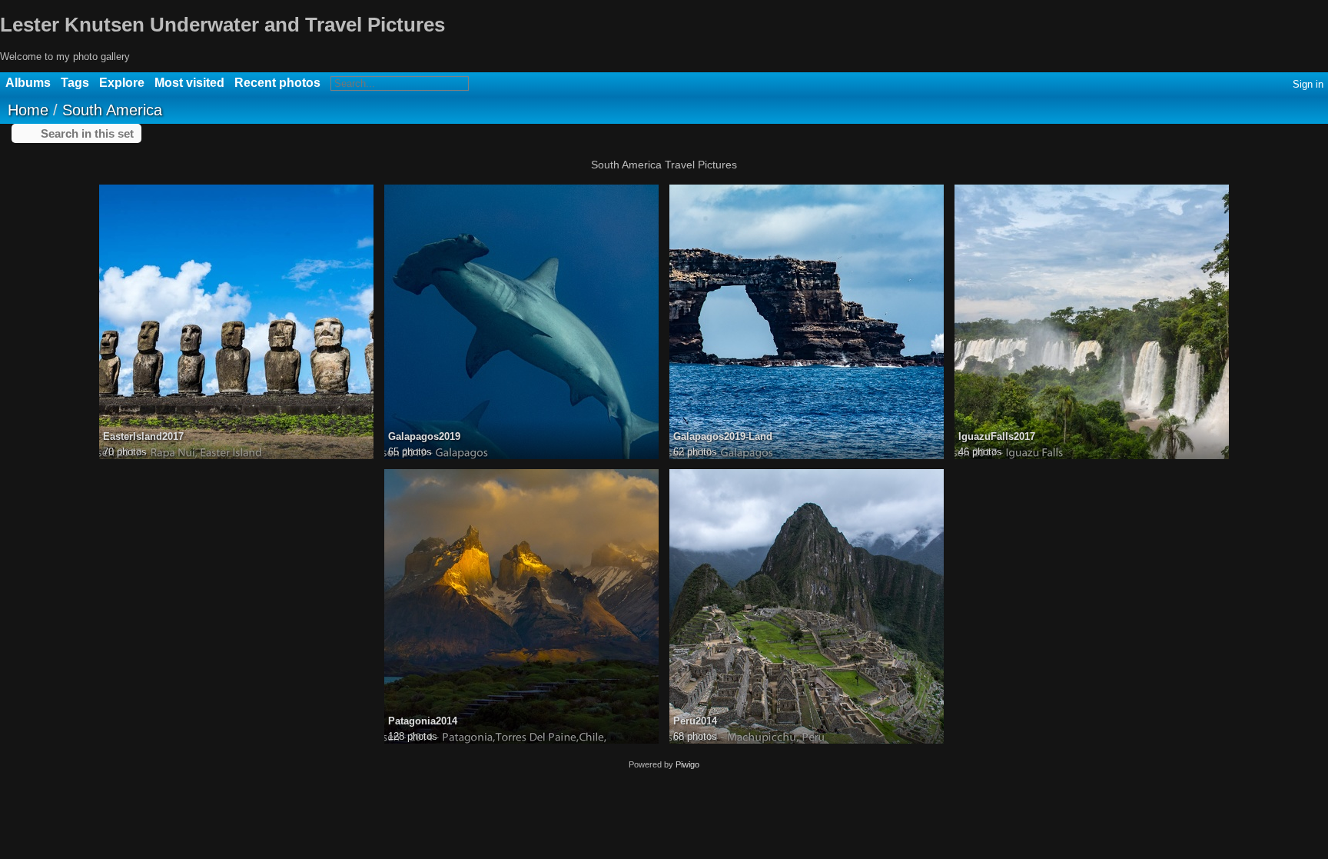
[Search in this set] (1312, 108)
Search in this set (87, 133)
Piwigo (687, 764)
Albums (28, 82)
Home (28, 110)
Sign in (1308, 84)
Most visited (189, 82)
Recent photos (277, 82)
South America (112, 110)
